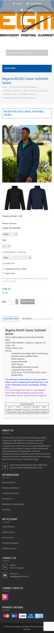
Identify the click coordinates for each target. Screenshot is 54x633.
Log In (19, 3)
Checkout (28, 10)
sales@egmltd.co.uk (19, 576)
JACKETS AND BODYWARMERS (23, 87)
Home (5, 87)
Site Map (6, 509)
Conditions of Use (10, 493)
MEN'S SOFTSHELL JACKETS (34, 91)
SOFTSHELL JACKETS (11, 91)
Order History (8, 526)
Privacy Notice (8, 482)
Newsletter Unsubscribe (13, 504)
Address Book (8, 532)
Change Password (10, 543)
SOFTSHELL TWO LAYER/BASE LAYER (18, 94)
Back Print (10, 273)
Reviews (27, 318)
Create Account (9, 548)
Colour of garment (11, 228)
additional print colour (16, 269)
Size (4, 240)
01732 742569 (17, 568)
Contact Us (7, 498)
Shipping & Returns (11, 488)
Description (11, 318)
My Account (35, 3)
